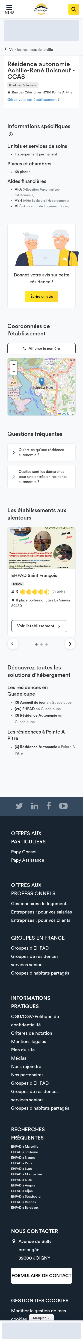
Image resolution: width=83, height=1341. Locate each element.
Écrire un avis (41, 296)
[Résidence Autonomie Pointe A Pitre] (28, 49)
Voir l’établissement (36, 626)
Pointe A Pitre (62, 92)
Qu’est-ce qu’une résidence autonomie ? (41, 452)
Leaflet (65, 413)
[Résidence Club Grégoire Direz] (41, 644)
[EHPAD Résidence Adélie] (46, 644)
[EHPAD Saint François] (36, 644)
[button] (41, 382)
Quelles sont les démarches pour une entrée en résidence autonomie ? (43, 477)
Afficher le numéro (44, 348)
